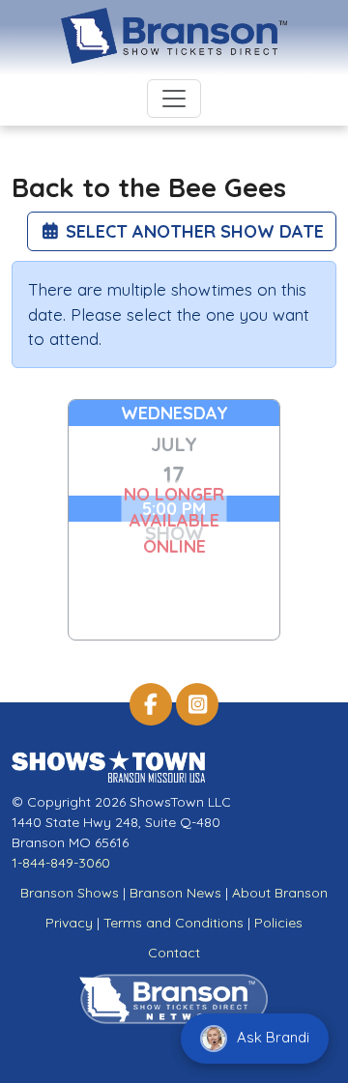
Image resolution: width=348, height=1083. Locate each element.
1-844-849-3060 (61, 862)
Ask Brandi (271, 1037)
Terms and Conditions (173, 922)
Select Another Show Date (192, 231)
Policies (278, 922)
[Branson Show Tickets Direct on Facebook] (151, 704)
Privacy (69, 922)
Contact (174, 952)
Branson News (175, 892)
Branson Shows (69, 892)
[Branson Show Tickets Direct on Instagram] (197, 704)
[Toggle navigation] (174, 98)
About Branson (280, 892)
